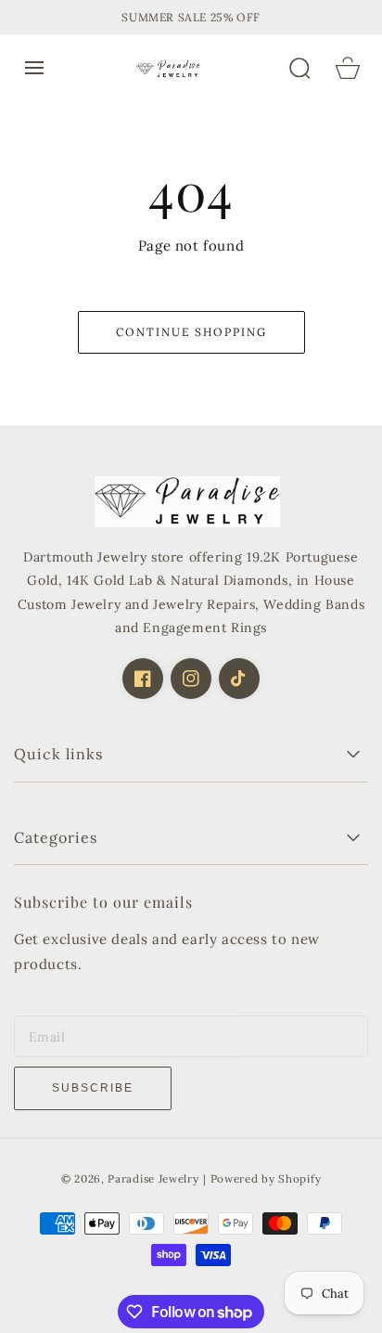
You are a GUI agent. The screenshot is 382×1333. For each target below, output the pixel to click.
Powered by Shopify (266, 1178)
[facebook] (142, 678)
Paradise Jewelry (153, 1178)
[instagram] (191, 678)
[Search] (299, 68)
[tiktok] (239, 678)
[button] (34, 67)
